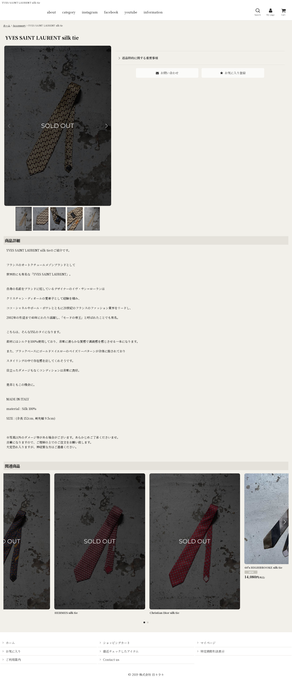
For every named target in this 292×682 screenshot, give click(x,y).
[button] (257, 12)
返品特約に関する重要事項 (140, 58)
